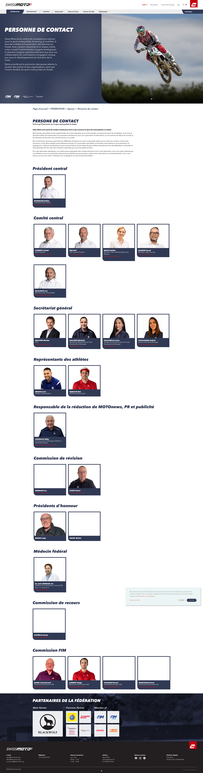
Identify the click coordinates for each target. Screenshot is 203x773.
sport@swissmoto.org (110, 346)
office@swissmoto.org (75, 346)
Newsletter (154, 5)
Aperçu (71, 109)
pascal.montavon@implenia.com (148, 686)
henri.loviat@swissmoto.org (77, 492)
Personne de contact (87, 109)
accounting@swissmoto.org (42, 344)
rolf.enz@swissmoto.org (75, 254)
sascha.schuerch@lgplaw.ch (41, 637)
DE (183, 4)
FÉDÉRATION (57, 109)
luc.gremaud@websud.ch (42, 492)
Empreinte (170, 757)
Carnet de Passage (167, 5)
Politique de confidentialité (175, 759)
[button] (151, 98)
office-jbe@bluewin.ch (40, 686)
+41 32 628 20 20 (44, 757)
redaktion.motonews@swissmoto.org (45, 445)
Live (144, 5)
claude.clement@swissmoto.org (43, 254)
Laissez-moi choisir (134, 600)
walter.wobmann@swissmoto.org (43, 205)
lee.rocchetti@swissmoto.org (43, 295)
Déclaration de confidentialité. (146, 596)
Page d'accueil (40, 109)
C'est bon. (192, 600)
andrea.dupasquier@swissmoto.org (148, 344)
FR (186, 5)
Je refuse (181, 600)
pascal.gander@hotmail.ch (145, 254)
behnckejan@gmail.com (41, 589)
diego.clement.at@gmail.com (77, 686)
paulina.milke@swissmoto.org (112, 256)
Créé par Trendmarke (190, 770)
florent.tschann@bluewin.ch (111, 686)
